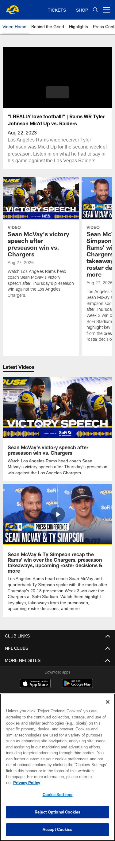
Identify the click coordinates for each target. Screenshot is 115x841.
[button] (57, 92)
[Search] (95, 10)
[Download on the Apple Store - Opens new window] (35, 683)
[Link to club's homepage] (12, 7)
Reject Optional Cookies (57, 812)
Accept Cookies (57, 829)
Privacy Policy (73, 782)
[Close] (107, 708)
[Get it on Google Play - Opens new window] (77, 685)
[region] (57, 770)
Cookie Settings (58, 794)
